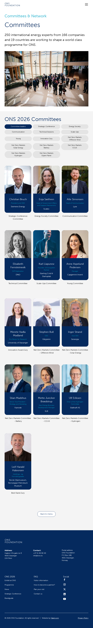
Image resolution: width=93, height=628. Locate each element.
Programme (9, 585)
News (7, 589)
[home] (12, 4)
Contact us (38, 594)
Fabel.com (55, 618)
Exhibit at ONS (10, 580)
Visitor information (41, 580)
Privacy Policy (83, 618)
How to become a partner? (44, 585)
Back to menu (46, 514)
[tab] (18, 126)
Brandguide (9, 598)
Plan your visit (39, 589)
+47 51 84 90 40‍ (39, 553)
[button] (86, 4)
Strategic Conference (13, 594)
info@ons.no (38, 556)
